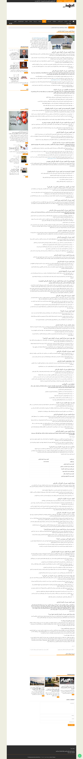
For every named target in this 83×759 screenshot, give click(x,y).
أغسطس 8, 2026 (56, 687)
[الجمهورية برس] (73, 21)
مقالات (44, 21)
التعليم (15, 21)
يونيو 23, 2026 (25, 131)
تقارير (70, 21)
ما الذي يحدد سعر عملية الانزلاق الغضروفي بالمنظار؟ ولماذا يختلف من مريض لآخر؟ (36, 1)
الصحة (26, 21)
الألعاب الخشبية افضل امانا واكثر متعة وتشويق (65, 649)
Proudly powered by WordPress (34, 757)
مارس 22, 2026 (15, 144)
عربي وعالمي (60, 21)
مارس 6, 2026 (16, 166)
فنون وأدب (49, 21)
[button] (79, 755)
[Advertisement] (30, 12)
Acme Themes (52, 757)
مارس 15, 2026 (15, 156)
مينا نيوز (73, 751)
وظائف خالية (69, 23)
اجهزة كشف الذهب (67, 751)
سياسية (65, 21)
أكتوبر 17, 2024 (15, 74)
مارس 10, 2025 (15, 62)
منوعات (30, 21)
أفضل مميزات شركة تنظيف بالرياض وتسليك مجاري (39, 649)
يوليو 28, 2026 (41, 686)
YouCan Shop (61, 751)
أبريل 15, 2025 (16, 49)
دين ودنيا (35, 21)
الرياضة (40, 21)
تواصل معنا (73, 748)
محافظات (54, 21)
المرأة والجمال (20, 21)
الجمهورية (65, 33)
